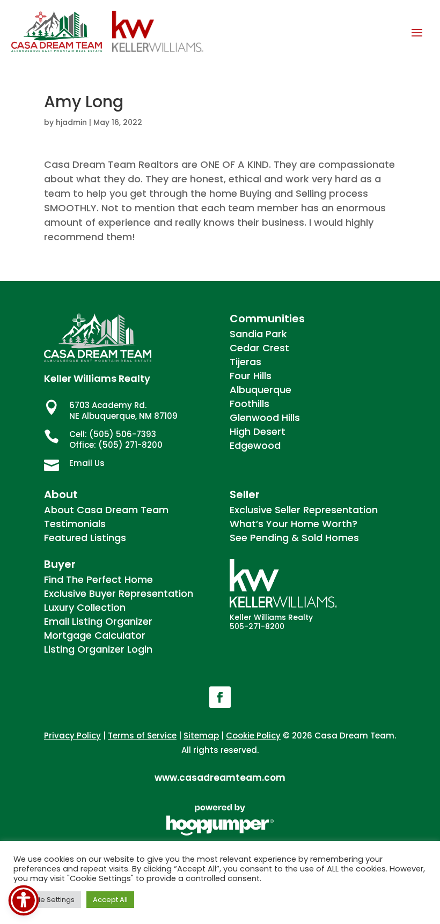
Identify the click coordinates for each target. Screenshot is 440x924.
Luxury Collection (85, 607)
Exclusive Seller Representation (304, 509)
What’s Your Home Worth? (293, 523)
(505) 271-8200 (130, 444)
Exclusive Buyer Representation (118, 593)
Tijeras (245, 361)
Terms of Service (142, 735)
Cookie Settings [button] (47, 900)
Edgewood (255, 445)
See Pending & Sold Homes (294, 537)
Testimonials (75, 523)
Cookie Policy (253, 735)
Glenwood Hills (265, 417)
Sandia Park (258, 334)
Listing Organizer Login (98, 649)
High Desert (257, 431)
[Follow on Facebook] (220, 697)
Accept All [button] (110, 900)
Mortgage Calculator (94, 635)
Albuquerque (260, 389)
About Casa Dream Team (106, 509)
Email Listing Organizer (98, 621)
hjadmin (71, 122)
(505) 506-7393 (122, 434)
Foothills (249, 403)
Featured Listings (85, 537)
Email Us (87, 463)
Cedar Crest (259, 347)
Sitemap (201, 735)
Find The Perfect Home (98, 579)
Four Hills (251, 375)
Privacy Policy (72, 735)
